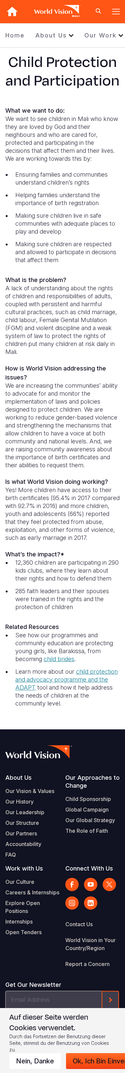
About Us (51, 35)
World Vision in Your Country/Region (90, 944)
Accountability (23, 844)
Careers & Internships (32, 892)
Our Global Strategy (90, 820)
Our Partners (21, 833)
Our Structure (22, 822)
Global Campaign (87, 809)
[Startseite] (12, 11)
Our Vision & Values (29, 791)
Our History (19, 801)
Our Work (100, 35)
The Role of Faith (86, 830)
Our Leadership (24, 812)
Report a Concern (87, 964)
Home (15, 35)
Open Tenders (23, 932)
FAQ (10, 854)
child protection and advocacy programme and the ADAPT (66, 679)
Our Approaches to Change (92, 781)
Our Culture (19, 881)
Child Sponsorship (88, 799)
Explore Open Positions (22, 907)
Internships (19, 921)
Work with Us (24, 868)
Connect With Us (89, 868)
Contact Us (79, 924)
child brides (59, 658)
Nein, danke (35, 1061)
